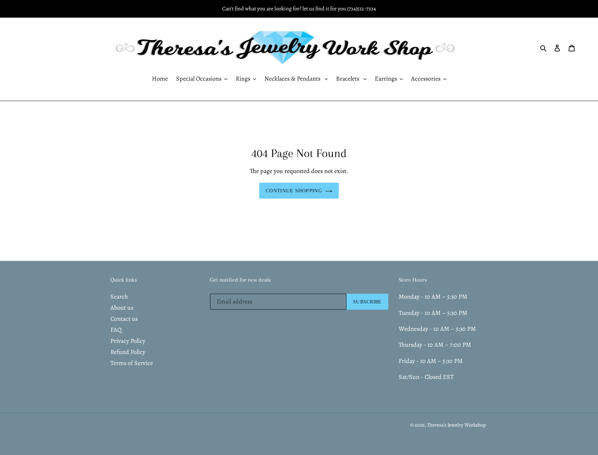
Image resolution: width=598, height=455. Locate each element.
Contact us (124, 319)
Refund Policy (127, 352)
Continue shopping (294, 191)
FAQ (116, 330)
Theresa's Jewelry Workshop (456, 424)
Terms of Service (131, 363)
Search (119, 296)
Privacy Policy (127, 341)
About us (121, 307)
